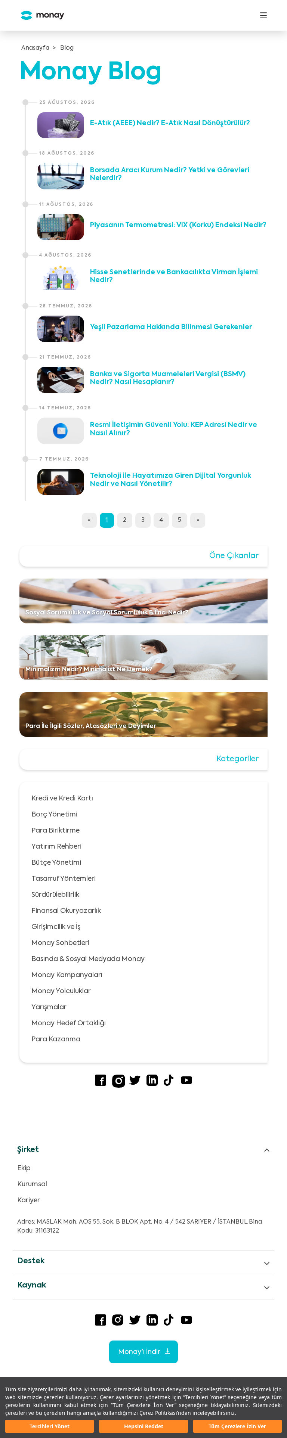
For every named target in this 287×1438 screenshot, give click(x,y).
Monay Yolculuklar (61, 991)
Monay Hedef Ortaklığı (68, 1023)
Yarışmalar (49, 1007)
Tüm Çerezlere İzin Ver (237, 1426)
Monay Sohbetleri (60, 943)
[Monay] (39, 15)
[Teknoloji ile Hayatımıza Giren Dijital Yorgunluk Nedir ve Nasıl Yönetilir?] (60, 482)
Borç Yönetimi (54, 814)
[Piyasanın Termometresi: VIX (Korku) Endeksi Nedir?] (60, 227)
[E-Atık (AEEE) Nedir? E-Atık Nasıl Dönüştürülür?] (60, 125)
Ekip (24, 1168)
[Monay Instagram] (118, 1086)
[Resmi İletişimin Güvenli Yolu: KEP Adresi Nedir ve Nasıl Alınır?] (60, 431)
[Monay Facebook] (100, 1084)
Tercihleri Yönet (50, 1426)
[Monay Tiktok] (169, 1084)
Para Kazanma (55, 1039)
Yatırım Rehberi (56, 846)
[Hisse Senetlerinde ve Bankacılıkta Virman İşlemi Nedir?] (60, 278)
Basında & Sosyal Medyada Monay (88, 959)
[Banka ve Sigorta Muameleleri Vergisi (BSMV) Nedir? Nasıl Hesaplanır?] (60, 380)
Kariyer (28, 1200)
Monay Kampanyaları (66, 975)
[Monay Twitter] (135, 1084)
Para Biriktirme (55, 830)
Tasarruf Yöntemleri (63, 878)
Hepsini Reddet (143, 1426)
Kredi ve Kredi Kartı (62, 798)
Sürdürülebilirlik (55, 895)
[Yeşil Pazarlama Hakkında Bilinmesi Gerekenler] (60, 329)
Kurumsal (32, 1184)
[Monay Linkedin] (152, 1084)
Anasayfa (35, 48)
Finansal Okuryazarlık (66, 911)
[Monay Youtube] (186, 1084)
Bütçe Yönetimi (56, 862)
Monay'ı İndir (139, 1352)
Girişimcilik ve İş (55, 927)
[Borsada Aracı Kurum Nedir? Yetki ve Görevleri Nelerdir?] (60, 176)
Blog (67, 48)
